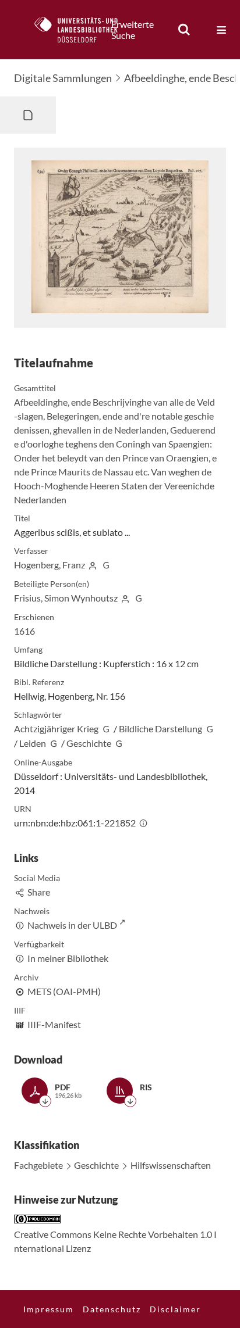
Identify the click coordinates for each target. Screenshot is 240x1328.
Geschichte (88, 743)
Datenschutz (112, 1309)
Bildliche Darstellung (160, 728)
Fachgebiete (38, 1164)
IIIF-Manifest (54, 1024)
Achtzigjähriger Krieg (56, 728)
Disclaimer (175, 1309)
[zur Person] (92, 564)
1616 (24, 630)
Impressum (48, 1309)
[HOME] (82, 29)
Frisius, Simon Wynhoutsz (66, 597)
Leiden (32, 743)
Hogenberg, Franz (49, 564)
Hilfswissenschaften (170, 1164)
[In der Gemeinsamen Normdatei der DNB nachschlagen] (106, 564)
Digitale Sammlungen (63, 77)
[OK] (184, 29)
